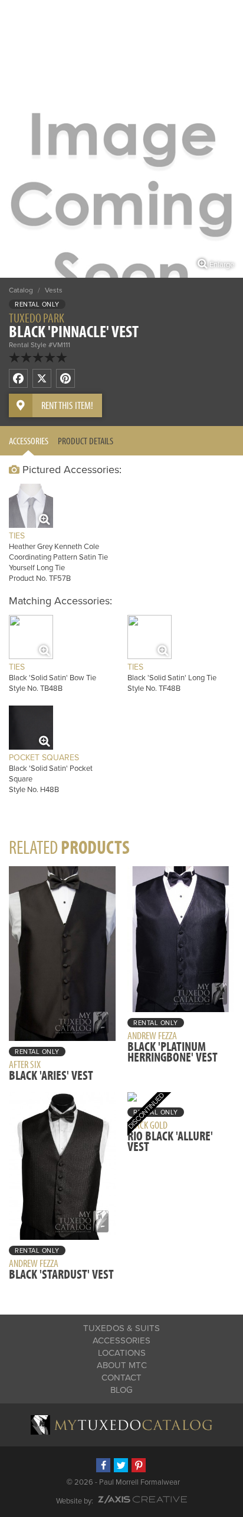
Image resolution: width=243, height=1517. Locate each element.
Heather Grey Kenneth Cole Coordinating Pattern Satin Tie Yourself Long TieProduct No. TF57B (58, 557)
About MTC (122, 1365)
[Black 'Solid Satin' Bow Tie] (31, 637)
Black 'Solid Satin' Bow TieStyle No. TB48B (52, 677)
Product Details (85, 440)
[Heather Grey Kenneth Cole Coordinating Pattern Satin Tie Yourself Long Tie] (31, 506)
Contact (121, 1377)
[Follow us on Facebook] (103, 1465)
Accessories (28, 440)
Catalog (21, 290)
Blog (121, 1390)
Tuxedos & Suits (121, 1328)
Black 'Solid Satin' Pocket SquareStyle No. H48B (51, 773)
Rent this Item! (67, 405)
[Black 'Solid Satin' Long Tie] (149, 637)
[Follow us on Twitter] (121, 1465)
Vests (54, 290)
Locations (122, 1353)
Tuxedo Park (36, 318)
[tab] (28, 440)
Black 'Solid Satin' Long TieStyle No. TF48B (171, 677)
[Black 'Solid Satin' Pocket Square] (31, 728)
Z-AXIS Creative (142, 1499)
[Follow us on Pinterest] (139, 1465)
